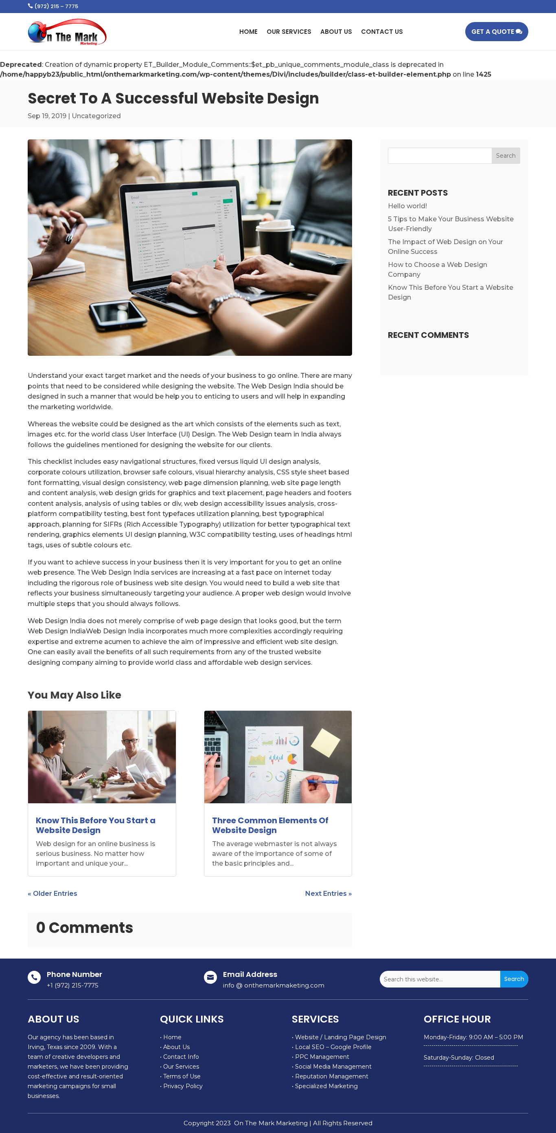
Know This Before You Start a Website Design (95, 825)
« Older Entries (52, 893)
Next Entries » (328, 893)
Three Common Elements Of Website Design (270, 825)
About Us (336, 31)
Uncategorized (96, 116)
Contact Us (382, 31)
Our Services (289, 31)
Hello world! (407, 206)
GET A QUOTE (492, 31)
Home (248, 31)
